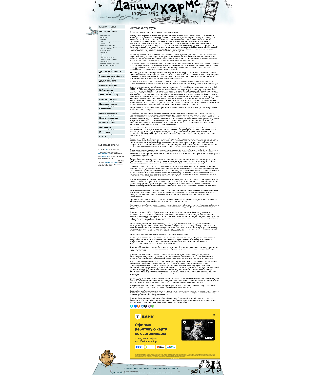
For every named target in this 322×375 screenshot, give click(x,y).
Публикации (105, 127)
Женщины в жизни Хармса (111, 76)
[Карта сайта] (216, 4)
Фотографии (105, 109)
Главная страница (107, 27)
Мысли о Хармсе (107, 123)
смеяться (105, 156)
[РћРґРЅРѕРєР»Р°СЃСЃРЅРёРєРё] (138, 306)
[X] (145, 306)
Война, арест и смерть (108, 65)
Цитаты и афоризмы (108, 118)
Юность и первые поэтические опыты (111, 42)
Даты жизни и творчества (111, 71)
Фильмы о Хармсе (107, 99)
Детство (103, 39)
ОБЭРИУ (104, 52)
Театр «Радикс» (106, 50)
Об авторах (137, 368)
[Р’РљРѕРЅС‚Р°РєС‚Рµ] (135, 306)
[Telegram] (142, 306)
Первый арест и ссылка (108, 59)
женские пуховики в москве (108, 161)
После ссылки (105, 61)
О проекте (128, 368)
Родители (104, 37)
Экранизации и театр (108, 95)
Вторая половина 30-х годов (110, 63)
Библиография (106, 90)
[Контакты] (216, 9)
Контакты (147, 368)
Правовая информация (161, 368)
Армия (103, 55)
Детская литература (107, 57)
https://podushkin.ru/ (104, 153)
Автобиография (106, 35)
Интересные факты (108, 113)
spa (105, 149)
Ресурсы (174, 368)
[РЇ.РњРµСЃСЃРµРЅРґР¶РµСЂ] (131, 306)
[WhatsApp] (152, 306)
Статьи (102, 136)
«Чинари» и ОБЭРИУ (108, 85)
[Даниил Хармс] (161, 8)
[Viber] (149, 306)
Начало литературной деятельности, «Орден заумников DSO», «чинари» (112, 47)
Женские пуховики (111, 162)
